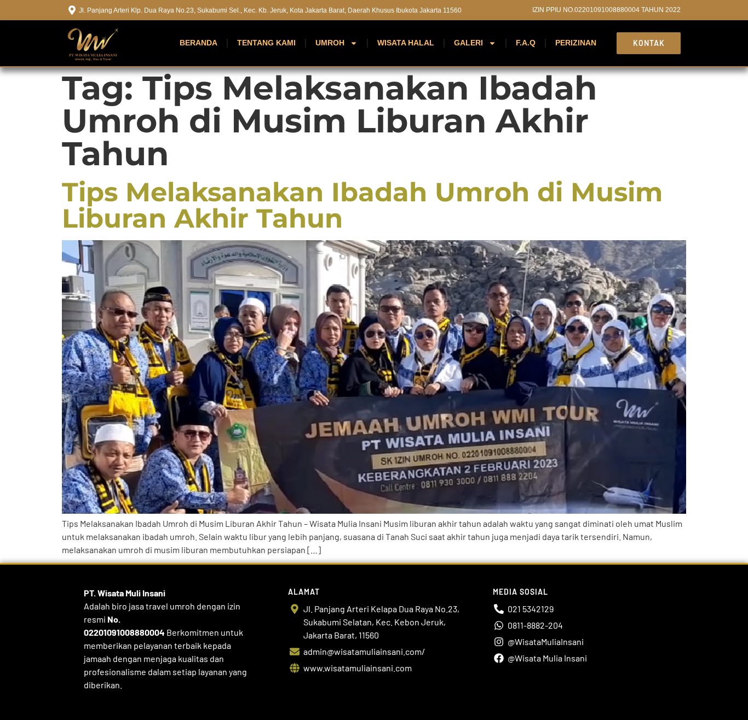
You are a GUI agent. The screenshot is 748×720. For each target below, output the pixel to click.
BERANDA (198, 42)
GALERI (468, 42)
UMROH (329, 42)
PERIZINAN (575, 42)
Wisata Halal (405, 42)
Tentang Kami (266, 42)
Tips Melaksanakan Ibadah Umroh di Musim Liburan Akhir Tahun (362, 205)
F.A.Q (526, 42)
